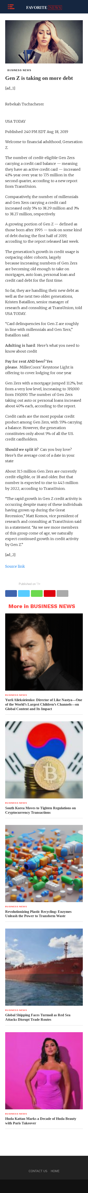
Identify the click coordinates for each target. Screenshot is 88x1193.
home (55, 1171)
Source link (15, 566)
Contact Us (38, 1171)
